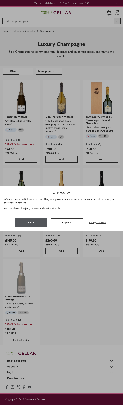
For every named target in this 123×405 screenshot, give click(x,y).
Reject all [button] (67, 222)
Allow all (30, 222)
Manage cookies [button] (97, 222)
